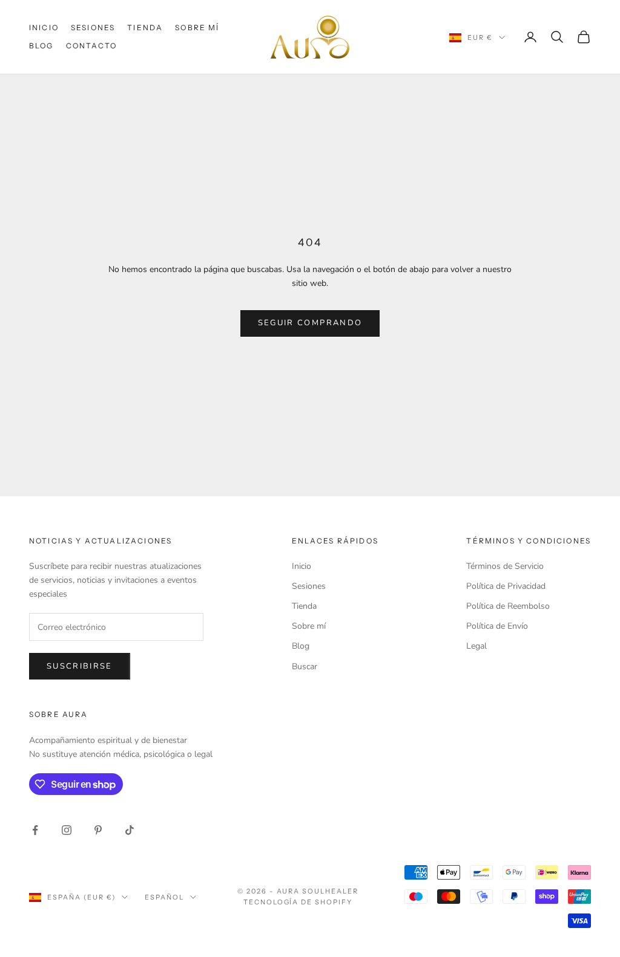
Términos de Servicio (505, 566)
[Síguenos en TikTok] (130, 830)
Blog (41, 45)
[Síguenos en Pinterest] (98, 830)
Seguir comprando (310, 322)
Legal (476, 646)
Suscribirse (80, 666)
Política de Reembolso (508, 606)
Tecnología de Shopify (298, 902)
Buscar (304, 666)
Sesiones (93, 27)
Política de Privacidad (506, 586)
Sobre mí (197, 27)
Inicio (44, 27)
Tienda (145, 27)
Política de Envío (497, 626)
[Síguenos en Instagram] (67, 830)
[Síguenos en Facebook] (35, 830)
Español (164, 897)
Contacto (91, 45)
